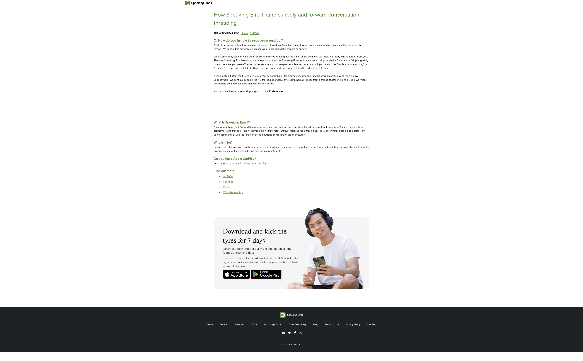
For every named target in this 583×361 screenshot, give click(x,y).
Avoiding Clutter (273, 324)
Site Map (371, 324)
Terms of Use (332, 324)
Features (228, 181)
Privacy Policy (353, 324)
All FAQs (254, 33)
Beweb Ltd (295, 344)
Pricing (227, 187)
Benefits (224, 324)
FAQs (254, 324)
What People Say (233, 192)
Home (244, 33)
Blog (315, 324)
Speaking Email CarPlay (252, 163)
